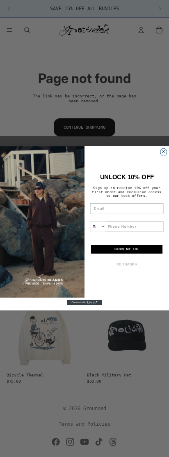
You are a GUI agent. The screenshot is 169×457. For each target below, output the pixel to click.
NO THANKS (126, 264)
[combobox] (97, 227)
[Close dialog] (163, 152)
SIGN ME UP (126, 249)
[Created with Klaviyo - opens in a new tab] (84, 302)
